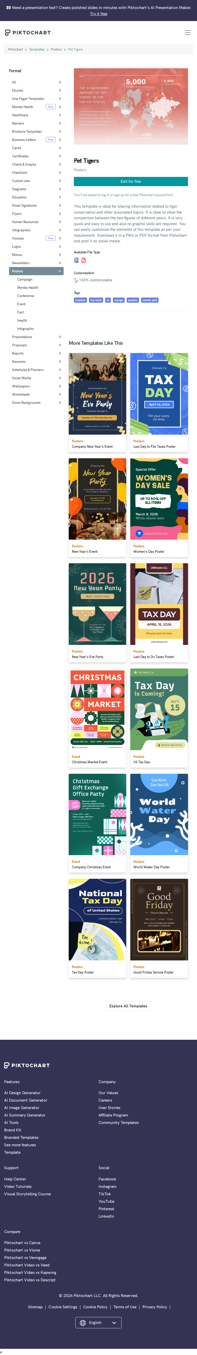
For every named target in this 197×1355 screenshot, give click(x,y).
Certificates (20, 156)
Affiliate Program (113, 1115)
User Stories (109, 1107)
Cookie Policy (95, 1306)
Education (19, 197)
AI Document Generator (25, 1100)
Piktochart (15, 49)
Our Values (108, 1092)
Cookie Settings (62, 1306)
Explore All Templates (128, 1006)
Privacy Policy (154, 1306)
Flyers (17, 214)
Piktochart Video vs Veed (27, 1264)
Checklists (19, 172)
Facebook (107, 1178)
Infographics (21, 230)
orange (118, 300)
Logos (16, 246)
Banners (18, 123)
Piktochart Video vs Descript (30, 1279)
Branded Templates (21, 1137)
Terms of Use (124, 1306)
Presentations (22, 337)
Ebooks (17, 90)
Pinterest (106, 1208)
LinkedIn (106, 1216)
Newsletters (20, 263)
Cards (16, 148)
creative (80, 300)
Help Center (15, 1178)
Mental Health (22, 107)
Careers (105, 1100)
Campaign (24, 279)
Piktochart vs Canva (22, 1242)
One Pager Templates (28, 99)
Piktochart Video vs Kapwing (30, 1272)
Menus (17, 255)
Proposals (19, 345)
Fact (20, 312)
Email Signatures (24, 205)
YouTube (106, 1201)
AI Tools (11, 1122)
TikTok (104, 1193)
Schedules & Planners (28, 370)
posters (132, 300)
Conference (25, 296)
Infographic (25, 329)
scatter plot (150, 300)
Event (21, 304)
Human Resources (25, 222)
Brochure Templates (27, 131)
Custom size (21, 181)
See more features (20, 1144)
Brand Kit (12, 1129)
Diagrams (19, 189)
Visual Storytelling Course (27, 1193)
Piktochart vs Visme (22, 1250)
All (14, 82)
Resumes (18, 361)
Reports (18, 353)
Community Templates (118, 1122)
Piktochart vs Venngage (25, 1257)
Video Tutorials (18, 1186)
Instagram (107, 1186)
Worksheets (21, 394)
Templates (37, 49)
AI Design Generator (22, 1092)
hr (108, 300)
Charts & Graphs (24, 164)
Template (12, 1152)
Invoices (18, 238)
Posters (56, 49)
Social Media (21, 378)
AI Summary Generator (24, 1115)
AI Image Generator (21, 1107)
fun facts (96, 300)
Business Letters (24, 140)
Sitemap (35, 1306)
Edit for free (131, 181)
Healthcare (20, 115)
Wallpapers (21, 386)
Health (22, 320)
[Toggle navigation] (188, 32)
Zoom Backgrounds (26, 402)
